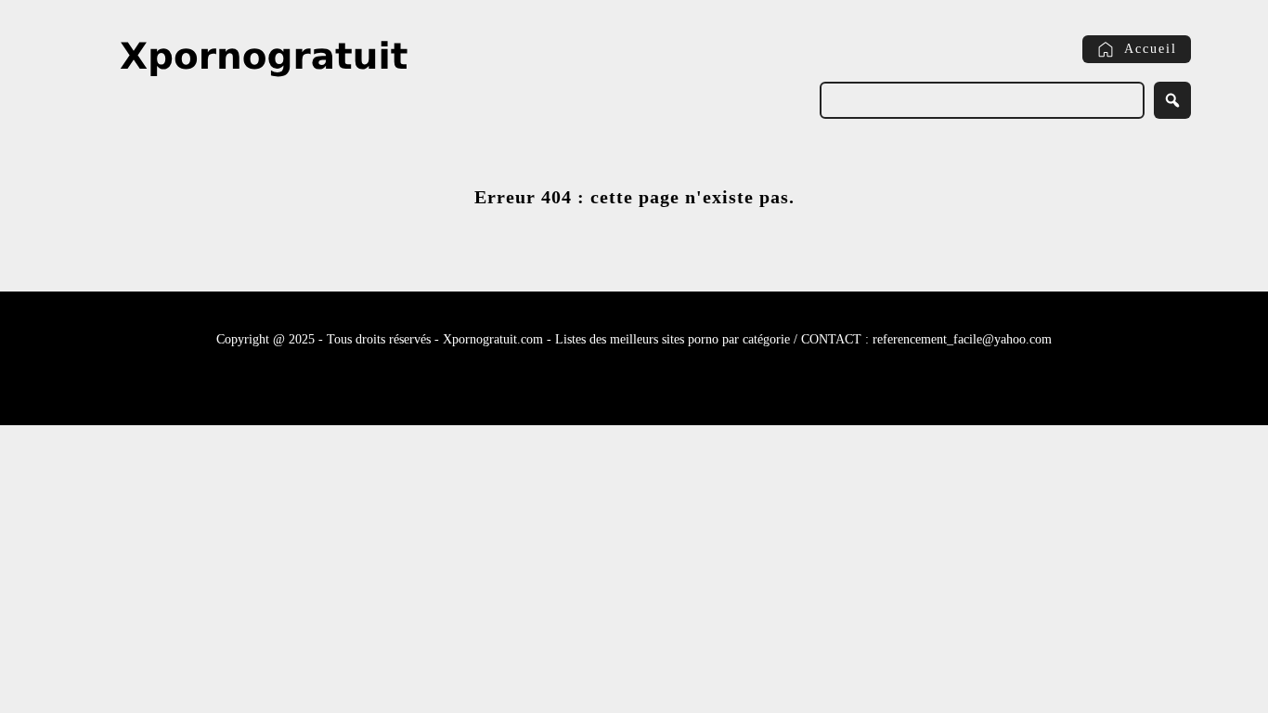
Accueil (1150, 49)
